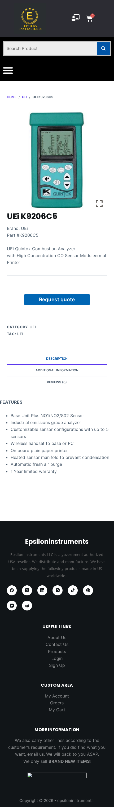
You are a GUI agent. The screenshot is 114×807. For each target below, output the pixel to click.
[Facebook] (12, 590)
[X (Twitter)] (27, 590)
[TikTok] (73, 590)
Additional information (57, 370)
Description (57, 359)
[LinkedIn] (42, 590)
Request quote (57, 299)
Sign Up (57, 665)
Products (57, 651)
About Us (56, 637)
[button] (8, 70)
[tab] (57, 358)
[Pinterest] (88, 590)
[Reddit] (27, 606)
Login (57, 658)
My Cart (57, 709)
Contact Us (57, 644)
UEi (33, 327)
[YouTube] (12, 606)
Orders (57, 702)
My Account (57, 696)
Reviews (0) (57, 382)
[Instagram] (57, 590)
